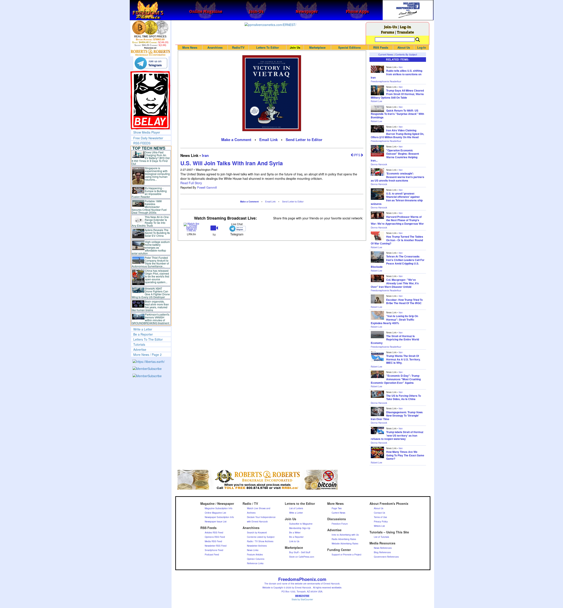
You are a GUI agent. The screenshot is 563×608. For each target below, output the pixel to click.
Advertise (139, 349)
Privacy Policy (381, 521)
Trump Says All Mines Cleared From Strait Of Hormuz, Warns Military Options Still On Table (397, 93)
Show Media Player (146, 132)
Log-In (405, 26)
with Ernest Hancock (257, 521)
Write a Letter (142, 329)
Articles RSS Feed (214, 532)
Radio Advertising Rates (344, 539)
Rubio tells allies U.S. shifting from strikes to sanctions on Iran (396, 74)
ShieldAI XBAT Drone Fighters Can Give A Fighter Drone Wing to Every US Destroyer (151, 293)
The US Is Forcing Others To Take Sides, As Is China (403, 397)
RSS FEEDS (141, 143)
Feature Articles (255, 554)
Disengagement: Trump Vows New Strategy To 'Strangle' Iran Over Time (397, 415)
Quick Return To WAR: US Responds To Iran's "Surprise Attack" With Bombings (397, 113)
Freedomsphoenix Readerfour (386, 81)
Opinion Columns (255, 558)
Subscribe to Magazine (301, 523)
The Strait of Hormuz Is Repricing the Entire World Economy (395, 339)
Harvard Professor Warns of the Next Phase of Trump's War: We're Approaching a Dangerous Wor (397, 220)
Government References (386, 556)
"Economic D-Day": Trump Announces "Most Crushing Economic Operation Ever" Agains (396, 379)
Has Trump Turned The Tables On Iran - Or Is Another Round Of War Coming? (397, 240)
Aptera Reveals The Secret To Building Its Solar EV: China (157, 232)
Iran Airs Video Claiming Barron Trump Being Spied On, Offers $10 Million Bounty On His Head (397, 133)
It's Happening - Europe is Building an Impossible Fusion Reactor (149, 192)
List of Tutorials (381, 536)
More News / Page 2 (147, 354)
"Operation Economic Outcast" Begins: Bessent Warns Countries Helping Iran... (395, 155)
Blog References (382, 552)
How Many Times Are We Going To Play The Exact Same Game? (405, 455)
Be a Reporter (143, 334)
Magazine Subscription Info (218, 508)
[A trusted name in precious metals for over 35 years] (150, 51)
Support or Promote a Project (346, 554)
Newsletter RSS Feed (216, 545)
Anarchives (215, 47)
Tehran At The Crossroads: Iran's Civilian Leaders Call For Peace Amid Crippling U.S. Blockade (397, 261)
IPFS (356, 155)
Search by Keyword (257, 532)
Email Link (268, 139)
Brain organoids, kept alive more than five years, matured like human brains (150, 305)
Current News (385, 54)
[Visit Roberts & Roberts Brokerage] (150, 27)
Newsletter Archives (257, 545)
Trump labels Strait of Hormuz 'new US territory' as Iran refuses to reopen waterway (397, 435)
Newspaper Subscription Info (219, 517)
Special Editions (349, 47)
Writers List (379, 525)
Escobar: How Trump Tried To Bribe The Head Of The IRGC (404, 301)
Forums (387, 32)
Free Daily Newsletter (148, 138)
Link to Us (294, 541)
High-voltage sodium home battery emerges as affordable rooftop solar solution (151, 247)
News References (383, 547)
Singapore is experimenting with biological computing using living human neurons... (157, 173)
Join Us (295, 47)
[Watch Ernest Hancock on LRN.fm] (192, 227)
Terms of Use (380, 517)
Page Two (337, 508)
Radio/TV (238, 47)
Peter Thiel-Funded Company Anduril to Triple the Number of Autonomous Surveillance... (150, 262)
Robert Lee (376, 101)
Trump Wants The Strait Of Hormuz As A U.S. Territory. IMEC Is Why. (403, 359)
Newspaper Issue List (216, 521)
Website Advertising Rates (345, 543)
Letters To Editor (267, 47)
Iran (205, 155)
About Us (403, 47)
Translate (405, 32)
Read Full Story (191, 183)
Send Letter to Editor (304, 139)
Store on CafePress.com (301, 556)
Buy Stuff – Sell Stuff (299, 552)
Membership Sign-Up (299, 528)
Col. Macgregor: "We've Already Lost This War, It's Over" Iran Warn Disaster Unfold (395, 283)
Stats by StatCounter (302, 599)
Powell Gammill (207, 187)
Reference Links (255, 563)
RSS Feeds (380, 47)
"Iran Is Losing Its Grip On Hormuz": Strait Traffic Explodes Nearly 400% (394, 319)
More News (189, 47)
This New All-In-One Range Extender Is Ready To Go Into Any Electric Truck (150, 221)
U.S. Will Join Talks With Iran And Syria (231, 163)
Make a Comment (236, 139)
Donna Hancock (379, 164)
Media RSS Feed (213, 541)
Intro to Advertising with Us (345, 534)
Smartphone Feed (214, 550)
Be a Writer (294, 532)
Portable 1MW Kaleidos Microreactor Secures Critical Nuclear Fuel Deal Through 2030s (149, 206)
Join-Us (390, 26)
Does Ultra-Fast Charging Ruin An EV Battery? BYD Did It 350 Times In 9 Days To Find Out (151, 157)
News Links (252, 550)
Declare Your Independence (261, 517)
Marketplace (317, 47)
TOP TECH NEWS (148, 148)
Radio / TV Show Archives (260, 541)
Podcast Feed (212, 554)
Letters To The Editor (148, 339)
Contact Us (379, 512)
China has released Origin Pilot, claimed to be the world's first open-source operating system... (157, 276)
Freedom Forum (340, 523)
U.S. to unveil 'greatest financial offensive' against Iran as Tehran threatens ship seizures (397, 198)
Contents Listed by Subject (260, 536)
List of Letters (296, 508)
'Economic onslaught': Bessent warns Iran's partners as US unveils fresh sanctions (397, 176)
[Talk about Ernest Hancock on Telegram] (237, 228)
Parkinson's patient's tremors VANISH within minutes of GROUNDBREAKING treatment (150, 318)
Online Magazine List (215, 512)
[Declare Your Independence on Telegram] (150, 63)
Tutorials (139, 344)
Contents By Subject (406, 54)
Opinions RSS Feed (215, 536)
